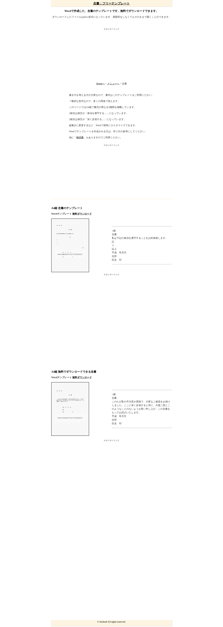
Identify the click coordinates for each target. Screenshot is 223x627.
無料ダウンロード (82, 213)
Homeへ (100, 83)
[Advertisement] (111, 54)
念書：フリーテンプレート (111, 3)
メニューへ (113, 83)
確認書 (80, 137)
